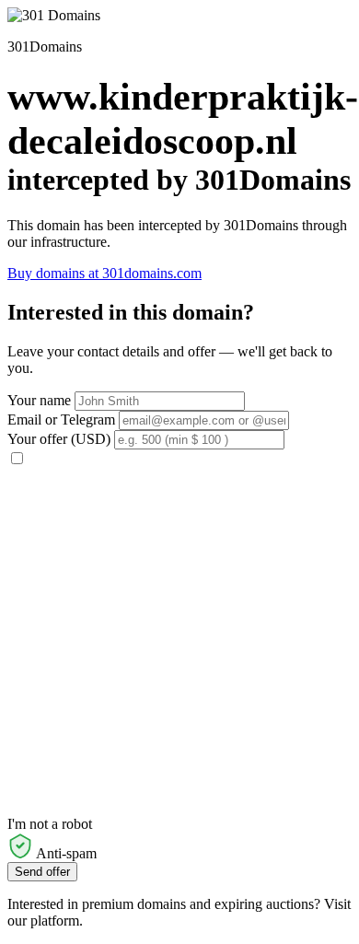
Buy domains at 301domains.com (104, 273)
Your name (39, 400)
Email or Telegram (61, 419)
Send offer (42, 872)
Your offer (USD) (58, 439)
